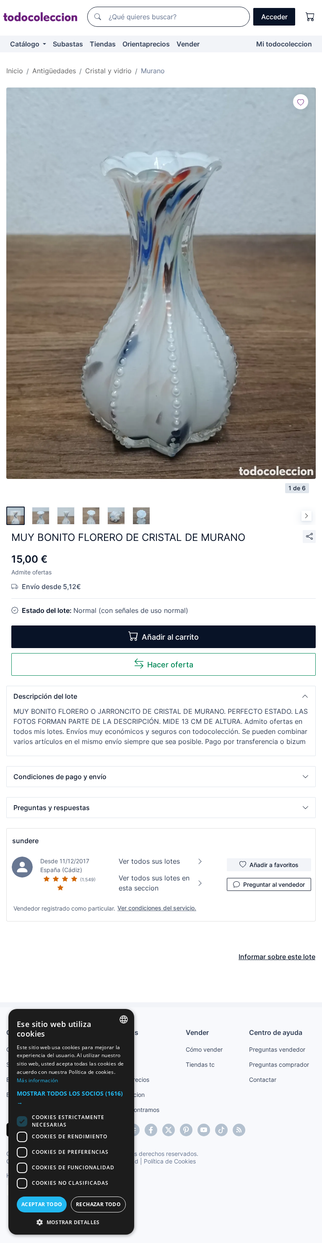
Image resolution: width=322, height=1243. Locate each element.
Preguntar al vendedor (274, 884)
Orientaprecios (146, 44)
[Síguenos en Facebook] (151, 1130)
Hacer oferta (170, 664)
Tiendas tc (200, 1064)
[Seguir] (300, 101)
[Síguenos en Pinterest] (186, 1130)
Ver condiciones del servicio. (156, 907)
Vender (188, 44)
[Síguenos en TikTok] (221, 1130)
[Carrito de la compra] (310, 16)
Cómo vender (204, 1049)
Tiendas (103, 44)
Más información (37, 1080)
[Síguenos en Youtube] (203, 1130)
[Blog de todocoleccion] (239, 1130)
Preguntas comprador (279, 1064)
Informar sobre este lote (277, 956)
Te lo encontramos (134, 1109)
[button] (161, 696)
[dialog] (71, 1122)
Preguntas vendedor (277, 1049)
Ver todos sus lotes (149, 861)
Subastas (68, 44)
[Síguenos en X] (168, 1130)
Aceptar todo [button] (41, 1204)
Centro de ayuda (275, 1032)
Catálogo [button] (25, 44)
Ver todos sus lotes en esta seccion (154, 883)
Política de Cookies (170, 1161)
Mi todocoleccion (284, 44)
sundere (25, 840)
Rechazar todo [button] (98, 1204)
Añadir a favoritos (274, 864)
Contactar (262, 1079)
